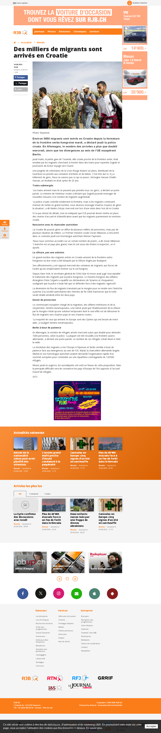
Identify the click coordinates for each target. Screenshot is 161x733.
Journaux (39, 31)
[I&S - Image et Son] (55, 688)
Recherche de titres (44, 623)
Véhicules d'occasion (67, 616)
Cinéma (61, 620)
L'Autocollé (40, 659)
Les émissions (41, 616)
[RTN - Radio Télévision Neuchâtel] (55, 678)
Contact (84, 647)
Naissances (40, 645)
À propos (85, 616)
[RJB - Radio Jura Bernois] (30, 678)
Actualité (26, 42)
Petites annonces (65, 631)
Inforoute (62, 634)
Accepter (151, 726)
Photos (52, 31)
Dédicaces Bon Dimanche (42, 641)
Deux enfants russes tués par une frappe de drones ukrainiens (79, 520)
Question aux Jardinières (41, 650)
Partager (20, 77)
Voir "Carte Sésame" (107, 562)
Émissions (64, 31)
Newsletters (76, 593)
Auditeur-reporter (140, 3)
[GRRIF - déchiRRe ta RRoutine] (105, 678)
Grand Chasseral (43, 633)
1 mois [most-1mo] (47, 494)
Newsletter (85, 651)
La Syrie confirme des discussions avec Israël (25, 517)
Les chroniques (42, 620)
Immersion (40, 636)
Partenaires (86, 636)
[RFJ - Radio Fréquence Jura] (80, 678)
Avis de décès (64, 641)
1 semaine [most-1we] (33, 494)
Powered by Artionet (87, 705)
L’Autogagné (41, 655)
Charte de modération (90, 643)
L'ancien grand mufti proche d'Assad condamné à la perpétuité (51, 458)
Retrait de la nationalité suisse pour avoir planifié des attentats (24, 458)
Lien (19, 89)
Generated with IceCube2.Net (110, 705)
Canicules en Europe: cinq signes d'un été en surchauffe (79, 457)
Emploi (61, 638)
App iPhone (94, 593)
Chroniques (80, 31)
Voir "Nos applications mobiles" (32, 562)
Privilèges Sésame (66, 623)
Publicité (85, 629)
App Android (112, 593)
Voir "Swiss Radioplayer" (69, 562)
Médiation (85, 640)
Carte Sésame (87, 625)
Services (94, 31)
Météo (61, 627)
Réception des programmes (87, 621)
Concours (40, 666)
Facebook (22, 593)
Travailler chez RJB (88, 633)
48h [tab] (20, 494)
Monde (41, 42)
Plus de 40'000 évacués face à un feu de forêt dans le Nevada (108, 457)
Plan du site (48, 708)
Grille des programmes (41, 628)
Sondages (40, 662)
